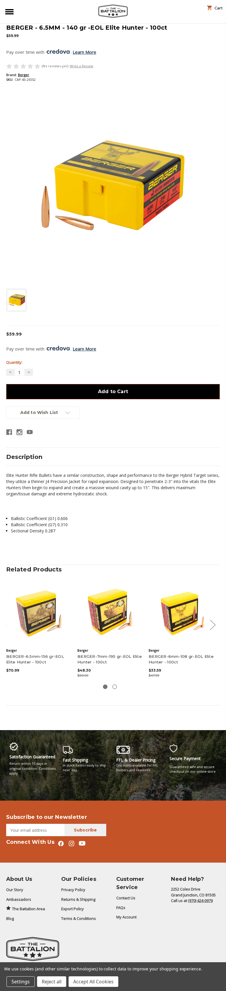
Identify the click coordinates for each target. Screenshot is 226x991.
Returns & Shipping (78, 899)
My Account (126, 917)
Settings (20, 981)
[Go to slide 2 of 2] (114, 687)
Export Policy (72, 908)
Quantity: (14, 362)
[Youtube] (30, 432)
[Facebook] (9, 432)
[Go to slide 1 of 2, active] (105, 687)
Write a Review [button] (81, 66)
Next (212, 624)
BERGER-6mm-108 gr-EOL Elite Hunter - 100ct (181, 659)
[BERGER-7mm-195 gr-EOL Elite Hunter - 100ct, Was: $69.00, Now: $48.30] (110, 612)
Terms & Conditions (78, 918)
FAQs (120, 907)
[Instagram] (19, 432)
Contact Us (125, 898)
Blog (10, 918)
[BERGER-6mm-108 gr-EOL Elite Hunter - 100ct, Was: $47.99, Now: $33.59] (181, 612)
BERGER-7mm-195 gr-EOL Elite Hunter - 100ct (109, 659)
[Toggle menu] (8, 11)
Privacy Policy (73, 889)
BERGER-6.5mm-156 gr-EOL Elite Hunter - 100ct (35, 659)
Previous (8, 624)
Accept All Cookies (93, 981)
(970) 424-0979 (200, 900)
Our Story (14, 889)
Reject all (52, 981)
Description (24, 456)
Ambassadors (18, 899)
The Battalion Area (28, 908)
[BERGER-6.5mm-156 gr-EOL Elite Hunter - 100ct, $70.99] (38, 612)
